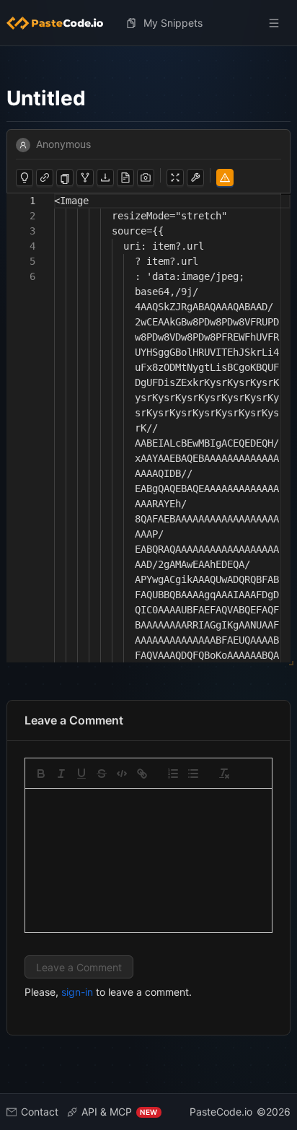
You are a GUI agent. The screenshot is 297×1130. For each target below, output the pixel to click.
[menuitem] (60, 23)
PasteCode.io (221, 1111)
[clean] (224, 773)
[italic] (61, 773)
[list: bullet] (193, 773)
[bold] (41, 773)
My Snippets (173, 23)
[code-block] (122, 773)
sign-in (77, 992)
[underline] (81, 773)
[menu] (148, 23)
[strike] (102, 773)
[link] (142, 773)
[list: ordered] (173, 773)
